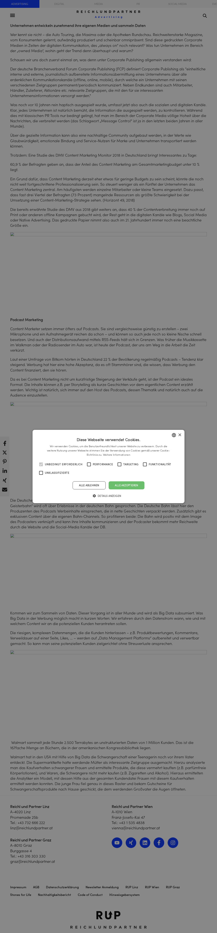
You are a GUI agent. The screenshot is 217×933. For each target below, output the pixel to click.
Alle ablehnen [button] (89, 485)
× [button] (179, 434)
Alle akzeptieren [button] (126, 485)
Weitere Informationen (116, 454)
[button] (108, 496)
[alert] (108, 466)
